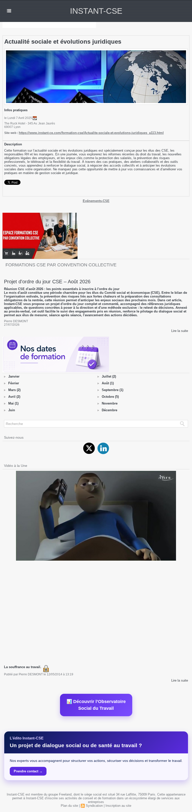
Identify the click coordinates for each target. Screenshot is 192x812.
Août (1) (108, 383)
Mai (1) (13, 403)
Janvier (14, 376)
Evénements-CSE (96, 201)
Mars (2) (14, 390)
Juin (11, 410)
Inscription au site (118, 806)
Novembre (110, 403)
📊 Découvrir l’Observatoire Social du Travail (96, 705)
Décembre (109, 410)
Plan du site (69, 806)
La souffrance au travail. (23, 667)
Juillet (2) (109, 376)
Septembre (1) (112, 390)
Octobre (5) (110, 397)
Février (13, 383)
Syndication (94, 806)
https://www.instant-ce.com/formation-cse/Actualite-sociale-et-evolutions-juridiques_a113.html (91, 133)
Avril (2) (14, 397)
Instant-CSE (96, 10)
